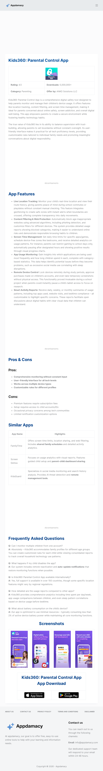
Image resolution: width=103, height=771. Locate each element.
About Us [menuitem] (9, 712)
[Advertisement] (51, 31)
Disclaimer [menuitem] (90, 712)
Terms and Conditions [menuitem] (68, 712)
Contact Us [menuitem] (25, 712)
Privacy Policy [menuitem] (44, 712)
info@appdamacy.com (86, 742)
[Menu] (96, 5)
